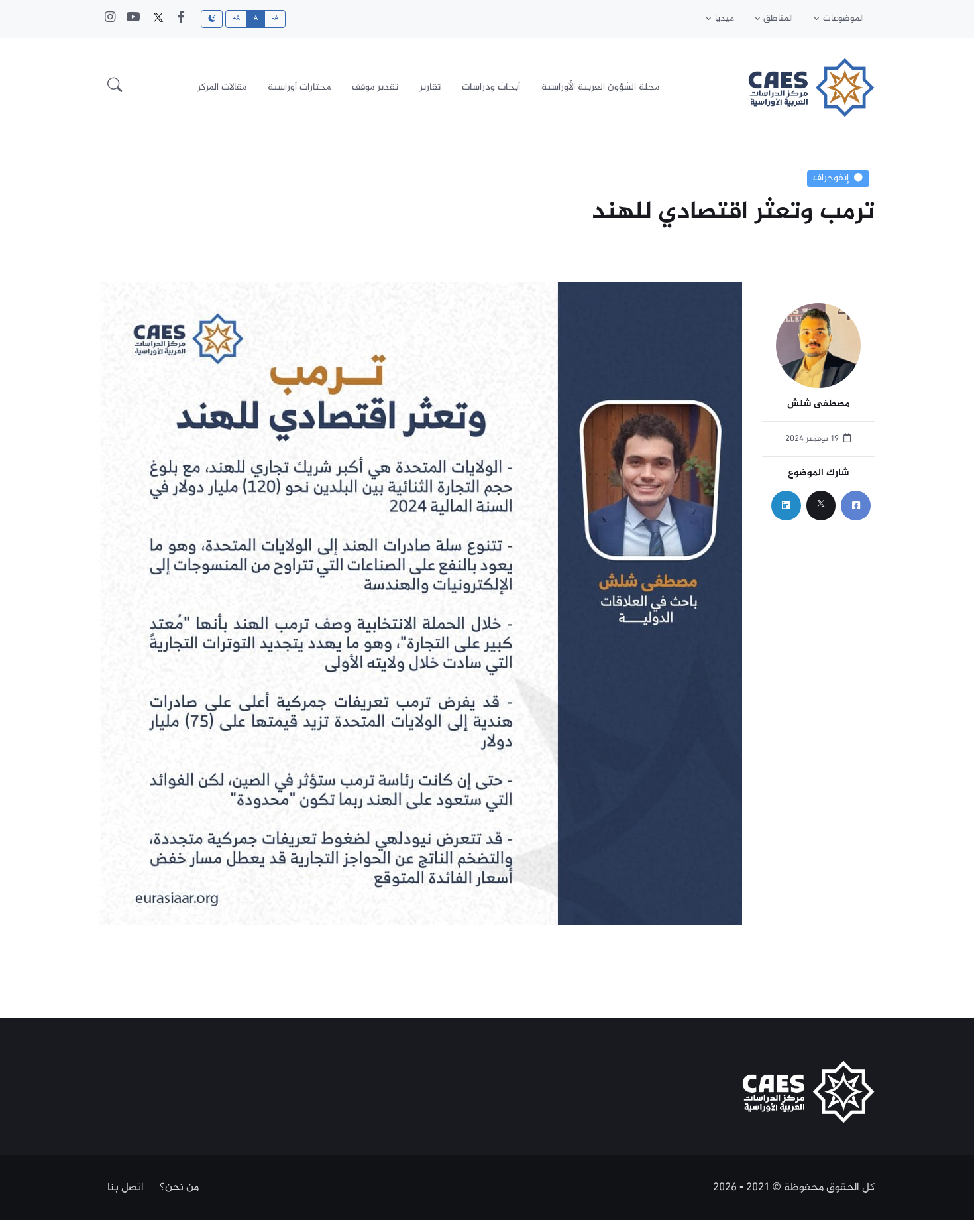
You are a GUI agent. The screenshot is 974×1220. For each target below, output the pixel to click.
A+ (237, 18)
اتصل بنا (125, 1187)
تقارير (430, 87)
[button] (115, 87)
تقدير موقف (375, 87)
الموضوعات (843, 18)
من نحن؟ (179, 1187)
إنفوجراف (831, 178)
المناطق (778, 18)
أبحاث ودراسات (491, 87)
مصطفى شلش (818, 404)
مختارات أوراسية (299, 87)
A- (275, 18)
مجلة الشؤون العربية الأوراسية (600, 87)
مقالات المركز (221, 87)
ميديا (724, 18)
